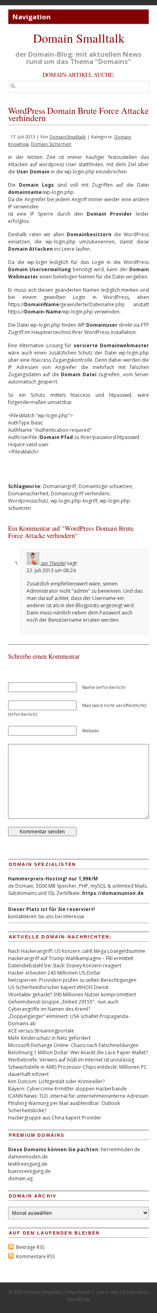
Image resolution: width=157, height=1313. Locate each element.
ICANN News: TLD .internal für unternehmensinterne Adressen (78, 1095)
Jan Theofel (53, 563)
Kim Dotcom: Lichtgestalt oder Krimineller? (56, 1081)
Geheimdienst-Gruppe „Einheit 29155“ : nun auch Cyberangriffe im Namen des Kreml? (63, 1005)
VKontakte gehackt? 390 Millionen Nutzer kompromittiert (72, 994)
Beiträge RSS (30, 1247)
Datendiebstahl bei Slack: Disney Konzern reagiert (64, 965)
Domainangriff (59, 486)
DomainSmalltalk (68, 137)
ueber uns (107, 1292)
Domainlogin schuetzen (105, 486)
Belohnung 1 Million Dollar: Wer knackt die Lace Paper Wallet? (78, 1052)
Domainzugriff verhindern (80, 493)
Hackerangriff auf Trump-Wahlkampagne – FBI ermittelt (70, 958)
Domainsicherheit (28, 493)
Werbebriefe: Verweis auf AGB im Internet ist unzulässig (71, 1059)
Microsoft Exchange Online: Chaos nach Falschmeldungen (73, 1045)
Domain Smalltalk (78, 38)
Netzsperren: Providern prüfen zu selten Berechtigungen (72, 980)
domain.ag (20, 1178)
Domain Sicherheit (51, 144)
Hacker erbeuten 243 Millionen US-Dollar (54, 972)
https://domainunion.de (113, 893)
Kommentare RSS (35, 1256)
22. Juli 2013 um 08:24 (51, 570)
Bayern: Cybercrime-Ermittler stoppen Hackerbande (67, 1088)
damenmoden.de (28, 1156)
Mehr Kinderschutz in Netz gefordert (49, 1038)
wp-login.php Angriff (74, 500)
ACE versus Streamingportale (41, 1030)
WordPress (78, 1299)
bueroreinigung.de (29, 1171)
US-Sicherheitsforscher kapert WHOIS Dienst (58, 987)
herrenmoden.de (120, 1149)
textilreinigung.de (28, 1163)
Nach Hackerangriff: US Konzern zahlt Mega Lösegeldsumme (76, 951)
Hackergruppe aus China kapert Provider (54, 1117)
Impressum (79, 1292)
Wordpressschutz (28, 500)
